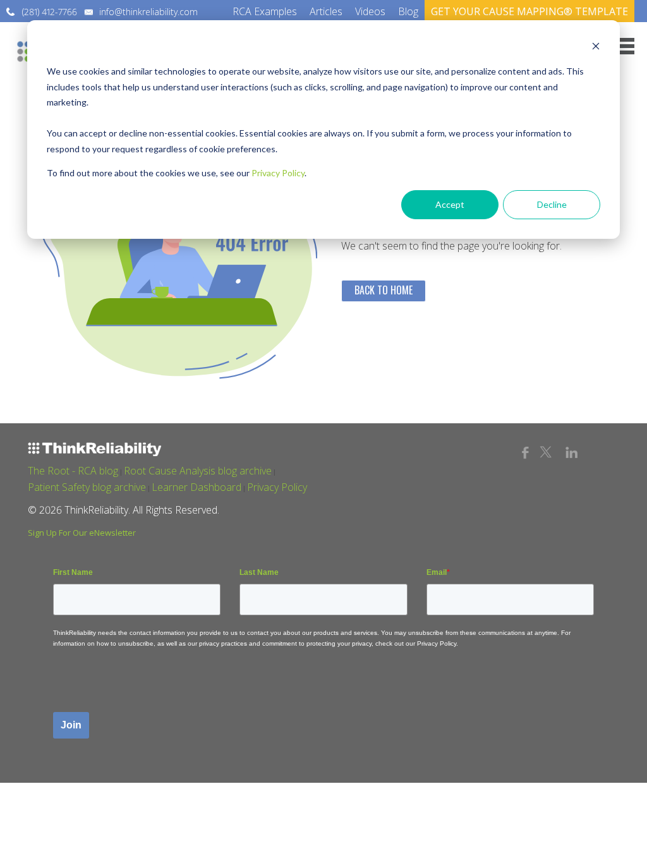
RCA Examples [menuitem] (265, 11)
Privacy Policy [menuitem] (277, 487)
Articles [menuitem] (326, 11)
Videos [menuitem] (370, 11)
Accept (449, 204)
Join (71, 725)
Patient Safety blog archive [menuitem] (87, 487)
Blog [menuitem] (408, 11)
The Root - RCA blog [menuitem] (73, 471)
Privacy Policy (278, 172)
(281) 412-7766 (49, 12)
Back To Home (383, 290)
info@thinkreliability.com (148, 12)
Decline (552, 204)
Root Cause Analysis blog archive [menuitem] (198, 471)
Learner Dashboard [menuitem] (196, 487)
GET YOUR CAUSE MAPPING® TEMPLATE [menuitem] (529, 11)
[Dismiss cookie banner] (595, 48)
